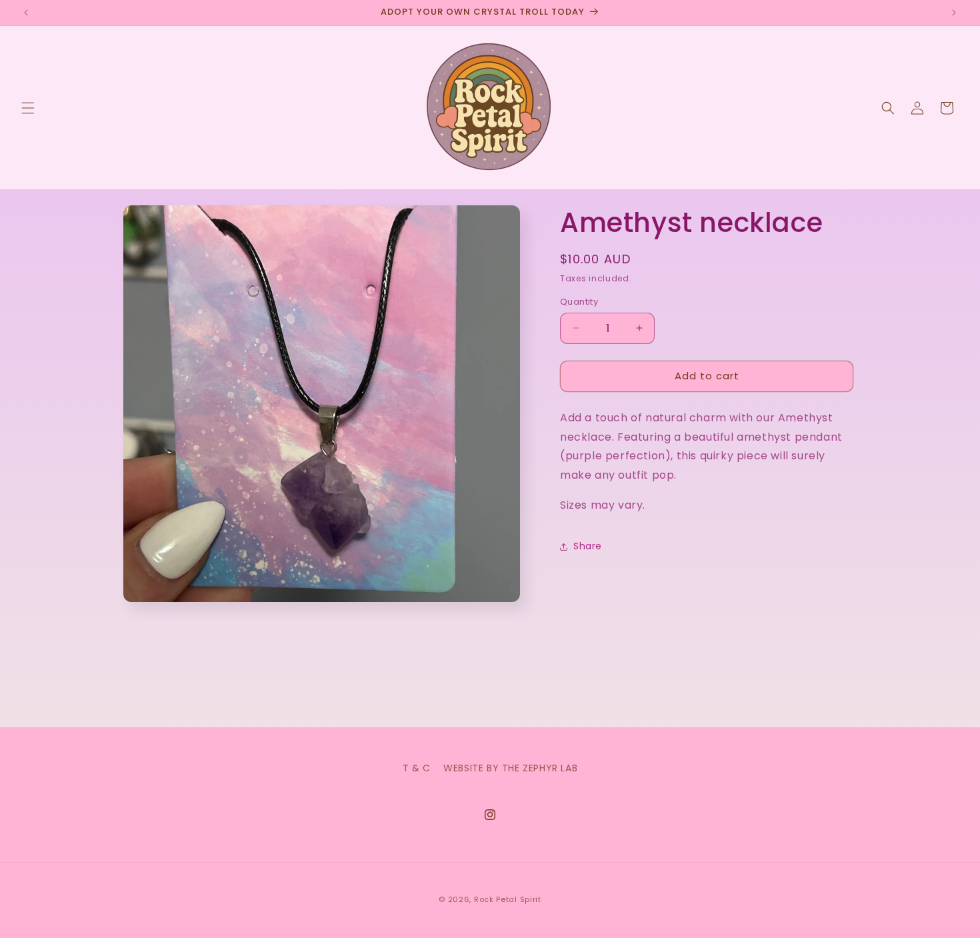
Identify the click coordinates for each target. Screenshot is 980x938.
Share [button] (587, 546)
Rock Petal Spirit (507, 899)
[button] (28, 108)
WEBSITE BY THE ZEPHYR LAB (510, 768)
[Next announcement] (954, 12)
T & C (417, 768)
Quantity (579, 301)
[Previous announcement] (26, 12)
